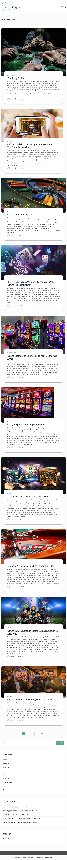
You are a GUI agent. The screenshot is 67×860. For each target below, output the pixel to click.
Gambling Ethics (15, 78)
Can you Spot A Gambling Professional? (27, 424)
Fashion (5, 786)
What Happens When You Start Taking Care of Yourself (20, 811)
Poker (9, 211)
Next (41, 734)
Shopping (6, 767)
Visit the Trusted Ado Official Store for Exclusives (19, 807)
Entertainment (7, 782)
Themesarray (48, 858)
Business (6, 771)
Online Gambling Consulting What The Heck (29, 699)
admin (12, 99)
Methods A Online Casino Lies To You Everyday (30, 565)
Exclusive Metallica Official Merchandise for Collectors (20, 822)
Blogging (5, 760)
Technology (6, 775)
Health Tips (6, 763)
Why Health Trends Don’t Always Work (15, 814)
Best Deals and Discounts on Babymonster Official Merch (21, 818)
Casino (9, 141)
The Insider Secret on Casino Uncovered (27, 496)
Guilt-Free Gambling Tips (20, 214)
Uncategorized (12, 75)
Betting (9, 696)
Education (6, 778)
